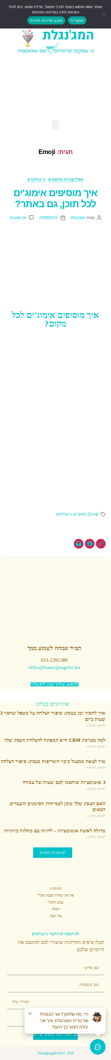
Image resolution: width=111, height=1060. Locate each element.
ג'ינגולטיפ (36, 179)
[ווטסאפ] (101, 544)
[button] (55, 124)
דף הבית (55, 889)
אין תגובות (18, 217)
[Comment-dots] (39, 88)
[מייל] (79, 544)
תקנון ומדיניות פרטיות (46, 20)
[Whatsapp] (88, 88)
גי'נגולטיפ (63, 514)
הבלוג (56, 909)
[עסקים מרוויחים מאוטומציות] (90, 544)
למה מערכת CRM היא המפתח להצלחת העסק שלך (55, 740)
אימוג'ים (80, 514)
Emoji (93, 514)
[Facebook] (72, 88)
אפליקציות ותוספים (66, 179)
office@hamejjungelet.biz (54, 667)
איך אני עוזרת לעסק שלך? (55, 895)
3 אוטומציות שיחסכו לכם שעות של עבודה (64, 782)
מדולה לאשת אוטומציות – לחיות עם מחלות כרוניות (55, 830)
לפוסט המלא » (96, 725)
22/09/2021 (48, 217)
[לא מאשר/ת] (104, 14)
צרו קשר (55, 916)
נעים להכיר (56, 902)
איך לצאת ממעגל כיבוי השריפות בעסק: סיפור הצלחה (53, 761)
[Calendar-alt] (22, 88)
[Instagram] (55, 88)
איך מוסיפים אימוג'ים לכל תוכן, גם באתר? (55, 198)
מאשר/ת (77, 20)
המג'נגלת (78, 217)
